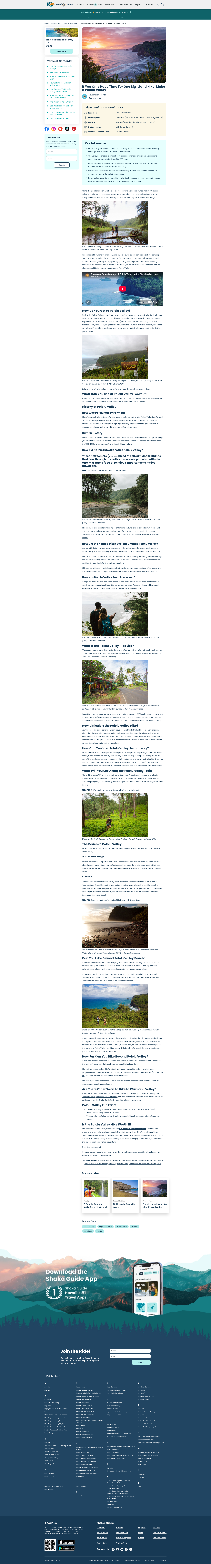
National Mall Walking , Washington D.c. (121, 1446)
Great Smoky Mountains (84, 1434)
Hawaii (65, 24)
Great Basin (80, 1428)
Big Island (73, 24)
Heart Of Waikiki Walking (84, 1455)
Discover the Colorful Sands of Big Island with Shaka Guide (115, 900)
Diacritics (163, 1560)
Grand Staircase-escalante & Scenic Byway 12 (89, 1421)
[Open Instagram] (53, 129)
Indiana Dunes (81, 1486)
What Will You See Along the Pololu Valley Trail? (62, 96)
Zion (139, 1487)
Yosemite (141, 1477)
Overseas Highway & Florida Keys (119, 1471)
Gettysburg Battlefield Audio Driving (88, 1393)
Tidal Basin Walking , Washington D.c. (151, 1443)
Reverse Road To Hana (146, 1396)
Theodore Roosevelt (145, 1440)
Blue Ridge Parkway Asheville (55, 1418)
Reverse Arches (143, 1393)
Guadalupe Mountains (84, 1438)
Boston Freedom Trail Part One (56, 1427)
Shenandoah (142, 1418)
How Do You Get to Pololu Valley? (61, 67)
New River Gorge (113, 1449)
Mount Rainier (112, 1430)
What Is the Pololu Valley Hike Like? (62, 77)
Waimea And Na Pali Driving (148, 1455)
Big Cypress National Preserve (56, 1409)
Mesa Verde (111, 1424)
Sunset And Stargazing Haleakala (150, 1427)
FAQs (140, 1532)
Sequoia (141, 1415)
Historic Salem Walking (84, 1464)
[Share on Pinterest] (74, 129)
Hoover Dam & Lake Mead (85, 1471)
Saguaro (141, 1409)
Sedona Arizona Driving (146, 1412)
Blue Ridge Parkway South (54, 1421)
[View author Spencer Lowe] (84, 96)
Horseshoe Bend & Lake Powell (87, 1473)
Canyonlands (49, 1443)
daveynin (102, 384)
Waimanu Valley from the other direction (99, 1096)
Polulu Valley (89, 1226)
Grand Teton (80, 1425)
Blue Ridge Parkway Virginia (55, 1424)
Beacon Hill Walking (52, 1403)
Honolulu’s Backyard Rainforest (87, 1467)
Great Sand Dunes (82, 1431)
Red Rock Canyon (144, 1387)
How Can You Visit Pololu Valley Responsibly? (60, 90)
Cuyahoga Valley (51, 1464)
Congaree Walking (51, 1458)
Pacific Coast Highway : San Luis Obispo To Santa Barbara (118, 1482)
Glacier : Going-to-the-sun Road (87, 1396)
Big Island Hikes (105, 1226)
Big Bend (48, 1406)
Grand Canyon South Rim (85, 1414)
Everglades (49, 1489)
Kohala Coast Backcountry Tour (111, 1160)
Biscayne (48, 1412)
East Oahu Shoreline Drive (54, 1486)
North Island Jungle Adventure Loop (120, 1455)
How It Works (102, 1532)
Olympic (110, 1468)
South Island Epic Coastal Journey (150, 1421)
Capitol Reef (49, 1449)
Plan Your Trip (126, 4)
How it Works (110, 4)
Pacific (99, 1231)
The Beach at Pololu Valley (61, 102)
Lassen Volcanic (112, 1409)
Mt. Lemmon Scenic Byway (116, 1437)
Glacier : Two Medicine (84, 1405)
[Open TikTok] (67, 129)
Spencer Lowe (95, 98)
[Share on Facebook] (47, 129)
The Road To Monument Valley (149, 1437)
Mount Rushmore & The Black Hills (119, 1434)
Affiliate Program (123, 1538)
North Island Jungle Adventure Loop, (141, 1160)
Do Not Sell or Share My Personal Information (104, 1560)
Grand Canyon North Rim (85, 1411)
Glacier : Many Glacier (84, 1399)
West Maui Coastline (145, 1458)
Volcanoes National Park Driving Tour (145, 1163)
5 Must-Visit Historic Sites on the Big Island (109, 470)
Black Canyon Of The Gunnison (56, 1415)
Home (46, 24)
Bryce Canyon (50, 1433)
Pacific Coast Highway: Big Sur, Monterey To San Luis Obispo (118, 1492)
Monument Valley (113, 1428)
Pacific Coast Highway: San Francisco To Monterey (120, 1497)
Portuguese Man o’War (122, 865)
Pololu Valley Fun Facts (59, 119)
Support (138, 4)
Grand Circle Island (83, 1417)
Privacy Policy (149, 1560)
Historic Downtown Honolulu (86, 1458)
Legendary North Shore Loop (117, 1412)
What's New (102, 1538)
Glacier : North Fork (82, 1402)
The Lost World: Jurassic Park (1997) (139, 1109)
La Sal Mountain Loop (114, 1403)
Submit (62, 165)
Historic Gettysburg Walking (86, 1461)
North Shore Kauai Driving (116, 1458)
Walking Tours (122, 1543)
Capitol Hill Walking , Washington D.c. (58, 1446)
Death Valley (49, 1473)
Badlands (48, 1400)
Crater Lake (49, 1461)
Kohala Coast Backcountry (116, 1390)
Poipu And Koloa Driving (115, 1507)
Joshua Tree (80, 1496)
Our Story (101, 1527)
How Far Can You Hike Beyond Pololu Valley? (62, 113)
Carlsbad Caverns (51, 1452)
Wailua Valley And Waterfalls (148, 1452)
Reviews (156, 1527)
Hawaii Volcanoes (82, 1452)
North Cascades (113, 1452)
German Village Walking (84, 1390)
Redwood (141, 1390)
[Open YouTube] (60, 129)
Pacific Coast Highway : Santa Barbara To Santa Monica (121, 1487)
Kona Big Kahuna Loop (118, 1163)
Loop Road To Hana (114, 1415)
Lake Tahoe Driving (113, 1406)
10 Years (149, 4)
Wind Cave (142, 1464)
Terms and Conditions (132, 1560)
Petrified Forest (112, 1501)
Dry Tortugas (49, 1476)
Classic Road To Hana (53, 1455)
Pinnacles (110, 1504)
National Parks (159, 1538)
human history (111, 437)
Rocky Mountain (143, 1399)
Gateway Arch (81, 1387)
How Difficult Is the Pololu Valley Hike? (60, 84)
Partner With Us (159, 1532)
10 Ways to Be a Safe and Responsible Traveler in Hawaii (115, 790)
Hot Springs (80, 1477)
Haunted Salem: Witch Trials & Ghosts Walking (89, 1448)
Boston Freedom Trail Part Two (56, 1430)
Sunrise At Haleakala (145, 1424)
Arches (47, 1390)
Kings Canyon (112, 1387)
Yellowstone (142, 1474)
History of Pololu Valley (59, 72)
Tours (79, 4)
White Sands (142, 1461)
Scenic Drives (102, 1543)
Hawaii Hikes (122, 1226)
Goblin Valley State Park (84, 1408)
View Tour (62, 51)
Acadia (47, 1387)
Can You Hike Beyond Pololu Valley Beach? (61, 107)
